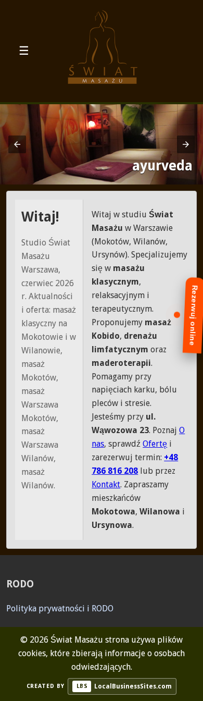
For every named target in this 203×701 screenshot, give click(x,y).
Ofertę (155, 444)
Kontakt (106, 484)
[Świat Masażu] (101, 51)
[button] (17, 144)
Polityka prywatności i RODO (59, 608)
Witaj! (40, 217)
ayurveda (162, 166)
